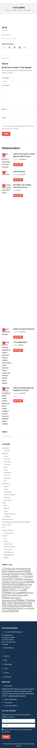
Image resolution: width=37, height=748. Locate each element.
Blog (5, 660)
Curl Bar (21, 574)
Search (33, 436)
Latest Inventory (7, 525)
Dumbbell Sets (8, 544)
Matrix (6, 467)
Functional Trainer (18, 582)
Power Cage (23, 595)
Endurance (7, 459)
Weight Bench (17, 608)
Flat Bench (28, 576)
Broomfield (18, 571)
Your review (6, 85)
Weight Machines (9, 555)
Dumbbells (21, 576)
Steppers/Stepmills (9, 514)
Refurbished (15, 598)
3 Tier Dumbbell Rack (20, 342)
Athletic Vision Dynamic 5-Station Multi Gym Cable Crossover (24, 155)
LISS (13, 593)
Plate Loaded (8, 500)
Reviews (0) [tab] (5, 58)
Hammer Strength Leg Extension (23, 329)
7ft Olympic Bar (8, 568)
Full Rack (6, 582)
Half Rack (28, 584)
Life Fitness (7, 464)
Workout (14, 610)
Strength (13, 38)
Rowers (6, 511)
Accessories (5, 448)
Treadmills (7, 516)
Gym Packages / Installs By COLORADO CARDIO (16, 522)
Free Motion (27, 579)
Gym (10, 584)
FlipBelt (5, 579)
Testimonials (8, 664)
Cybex (5, 456)
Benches (6, 486)
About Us (7, 656)
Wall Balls (6, 608)
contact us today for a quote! (16, 696)
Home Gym (8, 589)
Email (4, 117)
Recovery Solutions (7, 530)
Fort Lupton (15, 579)
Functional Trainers (9, 494)
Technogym (7, 478)
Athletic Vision (6, 483)
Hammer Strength (11, 587)
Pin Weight (7, 497)
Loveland (21, 592)
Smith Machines (8, 552)
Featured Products (7, 519)
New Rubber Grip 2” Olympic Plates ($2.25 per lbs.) (22, 186)
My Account (7, 677)
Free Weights (8, 492)
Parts (3, 527)
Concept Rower (10, 573)
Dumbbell (13, 576)
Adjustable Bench (23, 568)
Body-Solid (7, 571)
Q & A (5, 668)
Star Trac (6, 475)
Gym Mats (7, 451)
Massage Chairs (8, 533)
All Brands (5, 453)
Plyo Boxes (12, 595)
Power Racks (8, 549)
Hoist (27, 587)
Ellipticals (6, 508)
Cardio (6, 489)
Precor (6, 470)
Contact (6, 672)
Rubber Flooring (26, 600)
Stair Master (7, 473)
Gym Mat (18, 584)
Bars (9, 38)
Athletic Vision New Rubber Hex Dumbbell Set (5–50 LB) (23, 389)
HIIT (23, 587)
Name (4, 109)
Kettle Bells (18, 590)
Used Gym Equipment (19, 605)
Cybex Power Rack (19, 172)
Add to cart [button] (18, 164)
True (5, 481)
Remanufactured (9, 600)
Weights (6, 557)
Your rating (5, 78)
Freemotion (7, 462)
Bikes (5, 505)
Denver (5, 576)
